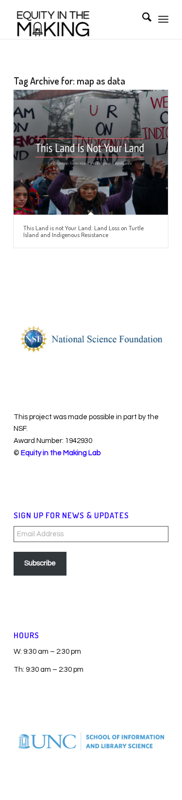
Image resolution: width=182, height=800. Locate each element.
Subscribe (40, 563)
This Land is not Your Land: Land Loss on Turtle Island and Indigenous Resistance (83, 231)
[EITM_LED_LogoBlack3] (75, 19)
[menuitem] (141, 19)
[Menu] (163, 19)
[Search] (141, 19)
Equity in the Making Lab (60, 453)
